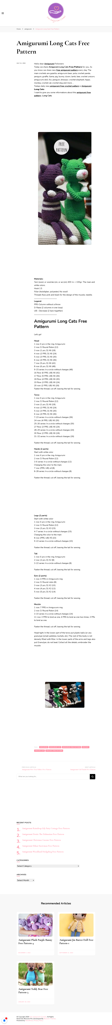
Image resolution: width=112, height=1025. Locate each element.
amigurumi (44, 747)
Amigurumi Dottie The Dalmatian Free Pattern (43, 834)
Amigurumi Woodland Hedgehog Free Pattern (43, 851)
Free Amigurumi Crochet (37, 1017)
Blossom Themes (50, 1019)
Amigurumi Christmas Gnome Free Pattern (41, 840)
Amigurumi (86, 86)
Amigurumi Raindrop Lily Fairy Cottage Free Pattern (46, 828)
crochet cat (39, 750)
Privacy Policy (38, 1020)
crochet (85, 747)
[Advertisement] (64, 115)
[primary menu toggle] (3, 13)
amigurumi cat (55, 747)
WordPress (29, 1020)
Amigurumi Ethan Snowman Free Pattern (40, 846)
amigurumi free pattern (71, 747)
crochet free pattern (54, 750)
